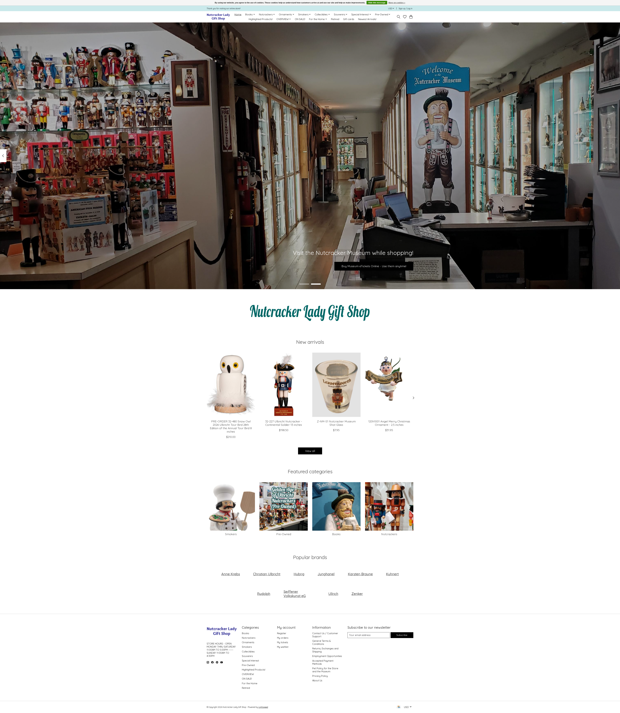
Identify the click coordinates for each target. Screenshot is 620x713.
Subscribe (401, 635)
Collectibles (248, 651)
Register (281, 633)
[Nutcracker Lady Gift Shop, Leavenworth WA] (218, 16)
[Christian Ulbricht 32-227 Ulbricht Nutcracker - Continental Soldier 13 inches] (283, 385)
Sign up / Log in (405, 8)
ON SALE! (300, 19)
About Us (317, 680)
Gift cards (348, 19)
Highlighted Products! (261, 19)
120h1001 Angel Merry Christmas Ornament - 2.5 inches (389, 422)
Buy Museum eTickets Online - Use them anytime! (373, 266)
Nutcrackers (389, 534)
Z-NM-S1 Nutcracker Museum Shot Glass (336, 422)
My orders (282, 637)
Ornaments (248, 642)
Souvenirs (247, 656)
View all (310, 451)
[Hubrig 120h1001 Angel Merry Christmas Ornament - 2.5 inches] (389, 385)
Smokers (231, 534)
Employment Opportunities (327, 656)
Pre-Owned (283, 534)
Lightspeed (263, 707)
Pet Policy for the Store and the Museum (325, 670)
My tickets (282, 642)
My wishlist (282, 646)
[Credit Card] (399, 707)
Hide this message (376, 3)
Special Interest (250, 660)
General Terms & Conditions (321, 642)
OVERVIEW (248, 674)
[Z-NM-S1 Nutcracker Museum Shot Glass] (336, 385)
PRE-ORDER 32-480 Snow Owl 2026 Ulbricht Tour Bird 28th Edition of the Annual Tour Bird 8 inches (231, 426)
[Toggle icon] (398, 17)
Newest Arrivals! (367, 19)
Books (336, 534)
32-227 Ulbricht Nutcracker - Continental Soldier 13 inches (283, 422)
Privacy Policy (320, 675)
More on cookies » (396, 3)
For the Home (249, 683)
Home (237, 14)
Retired (335, 19)
